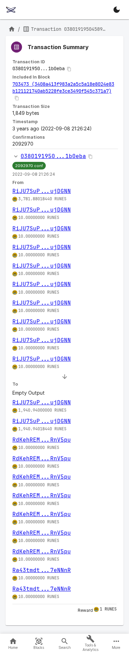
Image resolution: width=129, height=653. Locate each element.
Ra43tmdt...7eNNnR (41, 570)
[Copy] (69, 69)
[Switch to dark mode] (116, 10)
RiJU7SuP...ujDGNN (41, 191)
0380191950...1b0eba (53, 156)
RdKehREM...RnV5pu (41, 439)
